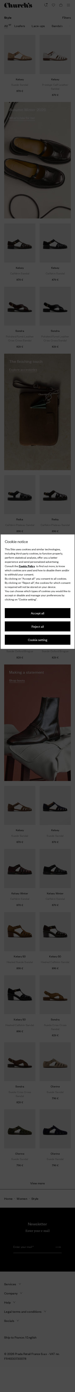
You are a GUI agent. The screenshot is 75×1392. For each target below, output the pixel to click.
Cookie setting (37, 639)
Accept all (37, 613)
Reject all (37, 626)
